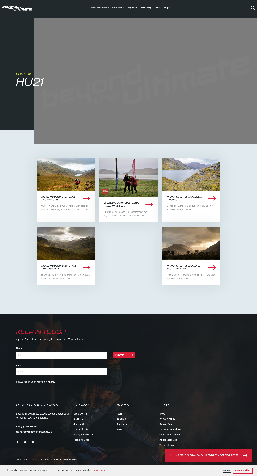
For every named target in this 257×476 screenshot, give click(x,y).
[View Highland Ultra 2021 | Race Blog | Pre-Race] (191, 243)
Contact (121, 419)
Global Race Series (99, 8)
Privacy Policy (167, 419)
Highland (132, 8)
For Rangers (118, 8)
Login (167, 8)
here (51, 382)
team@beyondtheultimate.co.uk (34, 432)
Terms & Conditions (170, 429)
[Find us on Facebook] (17, 442)
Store (158, 8)
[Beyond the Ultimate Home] (17, 8)
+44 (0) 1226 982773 (27, 427)
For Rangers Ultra (83, 435)
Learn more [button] (98, 470)
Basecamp (146, 8)
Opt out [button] (227, 470)
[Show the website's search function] (253, 8)
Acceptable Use (168, 440)
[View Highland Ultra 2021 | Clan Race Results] (66, 174)
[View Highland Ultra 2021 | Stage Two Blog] (191, 174)
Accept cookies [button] (243, 470)
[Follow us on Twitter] (24, 442)
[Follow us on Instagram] (32, 442)
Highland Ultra (81, 440)
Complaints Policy (169, 435)
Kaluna (59, 460)
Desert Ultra (80, 414)
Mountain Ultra (81, 429)
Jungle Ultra (80, 424)
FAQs (119, 429)
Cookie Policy (167, 424)
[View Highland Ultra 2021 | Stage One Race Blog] (66, 243)
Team (119, 414)
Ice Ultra (78, 419)
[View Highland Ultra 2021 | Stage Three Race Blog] (128, 177)
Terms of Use (166, 445)
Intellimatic (71, 460)
